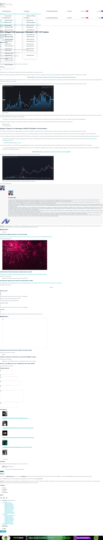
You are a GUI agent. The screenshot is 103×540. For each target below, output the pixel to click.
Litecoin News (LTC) (8, 55)
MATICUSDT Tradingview (30, 181)
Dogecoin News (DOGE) (9, 45)
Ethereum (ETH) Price (30, 45)
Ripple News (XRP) (8, 505)
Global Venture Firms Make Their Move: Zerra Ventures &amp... (18, 437)
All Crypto (70, 11)
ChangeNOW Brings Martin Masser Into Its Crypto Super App (17, 427)
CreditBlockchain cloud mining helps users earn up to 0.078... (17, 447)
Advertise (3, 531)
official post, (48, 74)
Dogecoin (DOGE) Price (30, 41)
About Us (4, 487)
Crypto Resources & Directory (52, 11)
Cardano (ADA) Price (9, 517)
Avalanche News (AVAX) (10, 512)
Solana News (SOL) (8, 509)
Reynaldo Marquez (3, 36)
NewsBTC (5, 500)
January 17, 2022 (18, 142)
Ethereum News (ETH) (9, 504)
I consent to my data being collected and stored (15, 469)
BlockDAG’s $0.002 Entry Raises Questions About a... (15, 418)
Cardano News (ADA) (8, 41)
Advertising (4, 489)
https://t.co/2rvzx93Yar (92, 138)
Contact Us (4, 490)
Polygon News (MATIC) (9, 513)
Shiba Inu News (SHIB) (9, 36)
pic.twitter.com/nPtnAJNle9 (7, 140)
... (2, 457)
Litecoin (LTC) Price (30, 50)
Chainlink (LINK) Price (30, 36)
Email (3, 465)
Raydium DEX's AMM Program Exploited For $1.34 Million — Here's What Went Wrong (20, 13)
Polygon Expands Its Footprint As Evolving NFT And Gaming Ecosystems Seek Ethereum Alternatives (55, 77)
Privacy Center (5, 492)
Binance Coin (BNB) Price (30, 15)
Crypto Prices (26, 11)
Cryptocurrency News (6, 11)
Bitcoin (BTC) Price (29, 27)
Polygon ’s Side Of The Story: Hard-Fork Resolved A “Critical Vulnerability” (55, 151)
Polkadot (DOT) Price (30, 55)
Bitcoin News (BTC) (8, 15)
